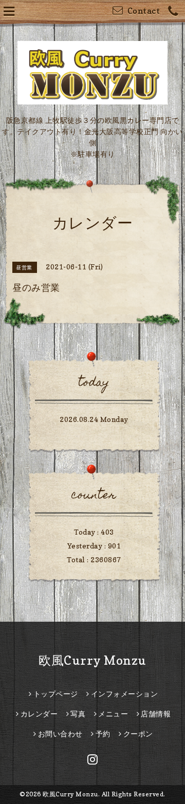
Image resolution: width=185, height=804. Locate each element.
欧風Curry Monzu (92, 660)
